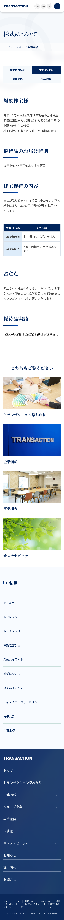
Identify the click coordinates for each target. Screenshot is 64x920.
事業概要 (9, 819)
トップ (8, 770)
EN (43, 6)
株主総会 (46, 78)
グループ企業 (12, 806)
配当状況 (18, 78)
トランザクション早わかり (22, 782)
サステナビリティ (16, 843)
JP (37, 6)
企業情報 (9, 794)
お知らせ (9, 855)
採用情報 (9, 867)
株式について (17, 70)
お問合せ (9, 879)
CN (49, 6)
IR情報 (8, 831)
